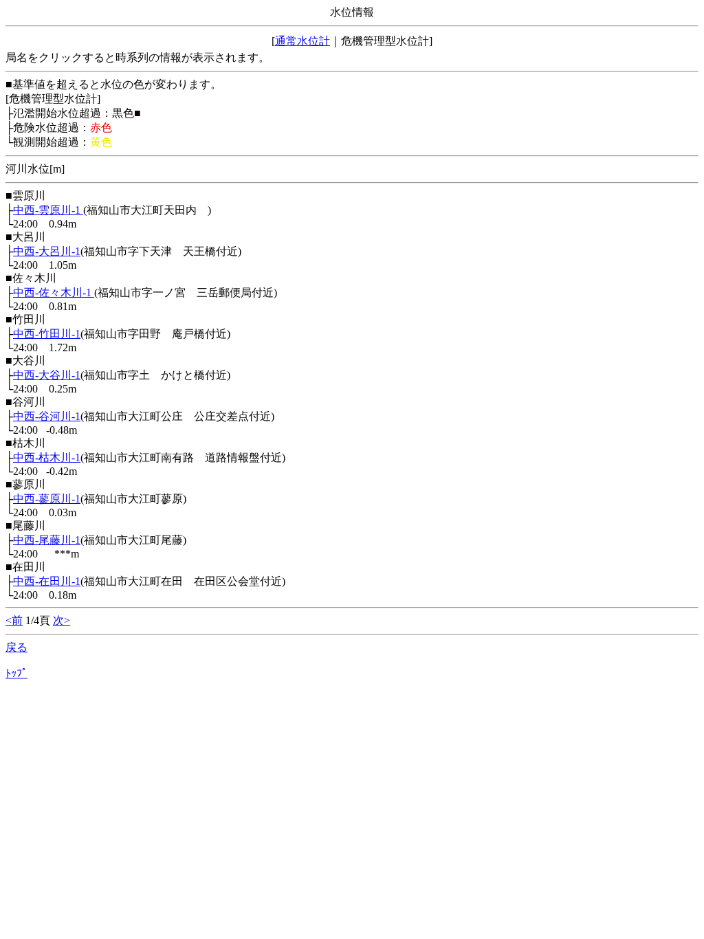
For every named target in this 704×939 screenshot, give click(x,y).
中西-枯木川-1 (46, 457)
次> (61, 620)
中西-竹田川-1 (46, 334)
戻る (17, 647)
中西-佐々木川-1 (53, 292)
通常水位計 (302, 41)
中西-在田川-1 (46, 581)
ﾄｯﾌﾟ (17, 673)
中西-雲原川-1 (48, 210)
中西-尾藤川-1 (46, 540)
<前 (14, 620)
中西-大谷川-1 (46, 375)
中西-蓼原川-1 (46, 499)
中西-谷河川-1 (46, 416)
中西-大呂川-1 (46, 251)
